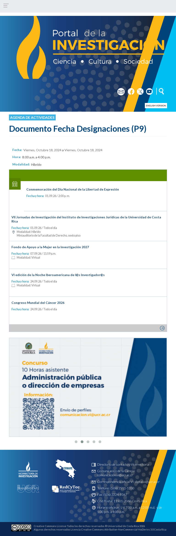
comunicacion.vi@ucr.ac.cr (115, 475)
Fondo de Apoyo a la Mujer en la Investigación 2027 (50, 247)
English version (156, 105)
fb (129, 90)
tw (139, 90)
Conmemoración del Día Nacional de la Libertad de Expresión (72, 189)
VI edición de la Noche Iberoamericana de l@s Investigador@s (58, 275)
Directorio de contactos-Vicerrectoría (123, 464)
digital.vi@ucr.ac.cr (147, 482)
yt (147, 90)
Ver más (88, 328)
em (119, 90)
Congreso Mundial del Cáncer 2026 (37, 303)
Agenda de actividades (32, 117)
